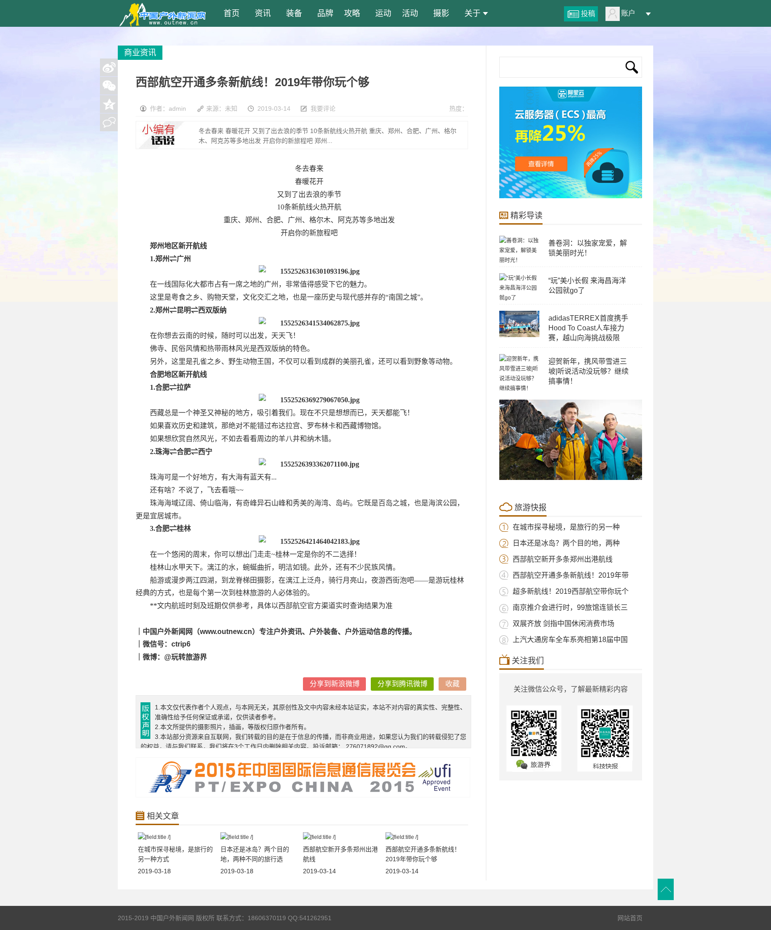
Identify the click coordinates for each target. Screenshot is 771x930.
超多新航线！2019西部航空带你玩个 (571, 591)
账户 (628, 13)
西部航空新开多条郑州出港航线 (563, 559)
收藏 (452, 684)
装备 (292, 13)
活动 (410, 13)
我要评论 (323, 108)
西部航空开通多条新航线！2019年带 (571, 575)
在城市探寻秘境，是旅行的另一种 (566, 527)
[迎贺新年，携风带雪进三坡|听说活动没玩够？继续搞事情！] (519, 388)
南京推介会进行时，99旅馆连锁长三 (570, 607)
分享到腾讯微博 (402, 684)
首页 (229, 13)
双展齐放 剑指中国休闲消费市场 (563, 623)
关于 (470, 13)
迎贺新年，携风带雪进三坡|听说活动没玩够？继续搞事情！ (588, 371)
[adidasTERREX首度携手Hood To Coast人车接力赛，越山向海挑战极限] (519, 335)
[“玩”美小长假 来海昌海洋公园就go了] (519, 298)
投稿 (588, 13)
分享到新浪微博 (335, 684)
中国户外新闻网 (162, 13)
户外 (316, 631)
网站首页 (630, 918)
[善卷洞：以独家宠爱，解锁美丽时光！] (519, 260)
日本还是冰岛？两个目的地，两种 (566, 543)
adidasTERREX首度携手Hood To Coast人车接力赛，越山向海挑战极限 (588, 328)
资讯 (260, 13)
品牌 (323, 13)
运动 (381, 13)
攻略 (352, 13)
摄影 (439, 13)
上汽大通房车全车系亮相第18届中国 (570, 639)
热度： (458, 108)
